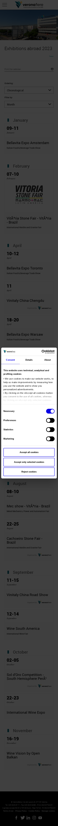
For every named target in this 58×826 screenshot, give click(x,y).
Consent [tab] (10, 360)
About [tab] (47, 360)
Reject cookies (29, 471)
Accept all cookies (29, 452)
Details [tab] (29, 360)
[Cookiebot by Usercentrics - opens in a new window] (42, 352)
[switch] (50, 420)
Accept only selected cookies (29, 462)
